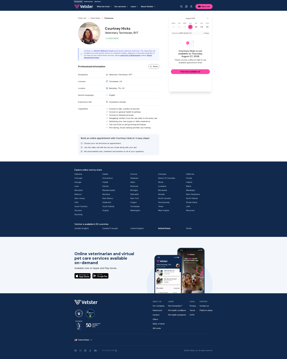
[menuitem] (104, 6)
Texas (160, 206)
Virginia (105, 210)
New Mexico (107, 198)
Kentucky (134, 186)
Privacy (193, 306)
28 (196, 27)
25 (179, 27)
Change (206, 33)
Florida (189, 178)
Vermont (78, 210)
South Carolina (80, 206)
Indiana (189, 182)
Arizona (133, 174)
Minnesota (162, 190)
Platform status (206, 310)
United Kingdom (137, 228)
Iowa (76, 186)
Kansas (105, 186)
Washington (135, 210)
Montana (106, 194)
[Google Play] (100, 275)
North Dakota (192, 198)
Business (98, 1)
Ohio (76, 202)
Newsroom (157, 310)
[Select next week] (207, 18)
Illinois (160, 182)
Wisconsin (190, 210)
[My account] (191, 6)
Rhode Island (191, 202)
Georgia (77, 182)
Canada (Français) (110, 228)
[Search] (181, 6)
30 (207, 27)
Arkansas (162, 174)
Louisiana (162, 186)
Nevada (161, 194)
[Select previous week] (173, 18)
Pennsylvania (163, 202)
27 (190, 27)
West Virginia (163, 210)
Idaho (132, 182)
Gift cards (157, 328)
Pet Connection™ (175, 306)
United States (164, 228)
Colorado (78, 178)
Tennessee (134, 206)
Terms (192, 310)
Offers (155, 319)
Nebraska (134, 194)
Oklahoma (106, 202)
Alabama (78, 174)
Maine (188, 186)
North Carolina (164, 198)
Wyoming (78, 214)
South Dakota (108, 206)
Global (188, 228)
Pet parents (78, 1)
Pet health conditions (177, 310)
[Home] (83, 6)
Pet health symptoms (177, 315)
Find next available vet (190, 72)
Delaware (134, 178)
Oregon (133, 202)
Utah (188, 206)
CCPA (192, 315)
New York (134, 198)
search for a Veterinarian (130, 55)
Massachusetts (108, 190)
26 (185, 27)
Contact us (204, 306)
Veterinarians (88, 1)
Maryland (78, 190)
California (190, 174)
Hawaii (105, 182)
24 (173, 27)
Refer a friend (158, 324)
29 (201, 27)
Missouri (78, 194)
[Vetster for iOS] (82, 275)
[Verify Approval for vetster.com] (90, 313)
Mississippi (190, 190)
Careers (156, 315)
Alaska (105, 174)
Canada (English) (81, 228)
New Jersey (79, 198)
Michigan (134, 190)
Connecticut (107, 178)
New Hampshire (193, 194)
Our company (158, 306)
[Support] (186, 6)
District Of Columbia (166, 178)
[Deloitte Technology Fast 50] (93, 325)
